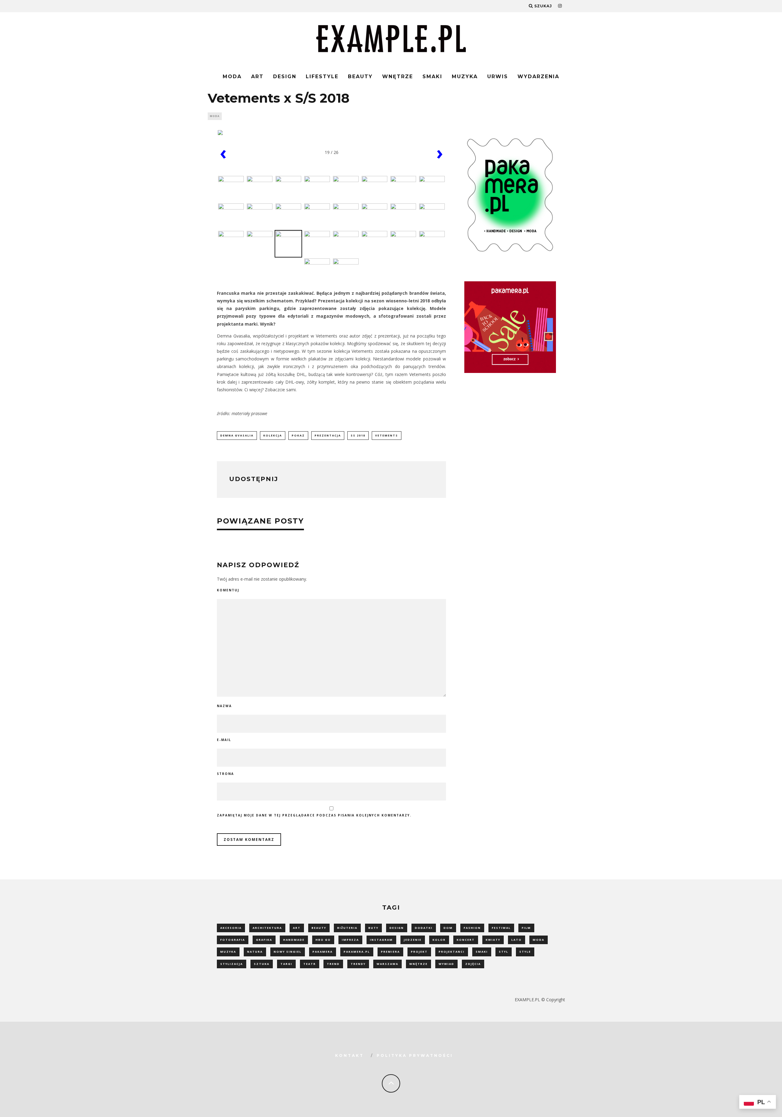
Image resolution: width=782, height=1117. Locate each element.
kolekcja (272, 435)
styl (503, 952)
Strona (225, 774)
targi (286, 964)
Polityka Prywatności (415, 1055)
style (525, 952)
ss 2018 (358, 435)
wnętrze (418, 964)
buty (373, 928)
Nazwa (224, 706)
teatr (309, 964)
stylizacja (231, 964)
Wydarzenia (538, 76)
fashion (472, 928)
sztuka (261, 964)
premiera (390, 952)
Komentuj (228, 590)
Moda (232, 76)
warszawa (387, 964)
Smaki (432, 76)
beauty (319, 928)
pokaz (298, 435)
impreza (350, 940)
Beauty (360, 76)
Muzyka (465, 76)
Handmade (294, 940)
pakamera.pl (357, 952)
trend (333, 964)
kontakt (349, 1055)
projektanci (452, 952)
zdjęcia (473, 964)
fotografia (232, 940)
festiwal (501, 928)
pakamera (322, 952)
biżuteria (347, 928)
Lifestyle (322, 76)
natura (255, 952)
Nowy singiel (287, 952)
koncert (466, 940)
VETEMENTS (386, 435)
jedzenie (413, 940)
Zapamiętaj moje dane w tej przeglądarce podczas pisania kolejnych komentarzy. (314, 815)
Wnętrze (397, 76)
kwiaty (493, 940)
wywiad (446, 964)
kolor (439, 940)
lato (516, 940)
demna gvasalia (237, 435)
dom (448, 928)
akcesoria (231, 928)
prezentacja (328, 435)
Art (257, 76)
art (297, 928)
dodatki (424, 928)
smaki (482, 952)
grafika (264, 940)
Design (284, 76)
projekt (419, 952)
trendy (358, 964)
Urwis (497, 76)
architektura (267, 928)
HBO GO (323, 940)
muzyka (228, 952)
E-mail (224, 740)
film (526, 928)
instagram (381, 940)
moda (538, 940)
